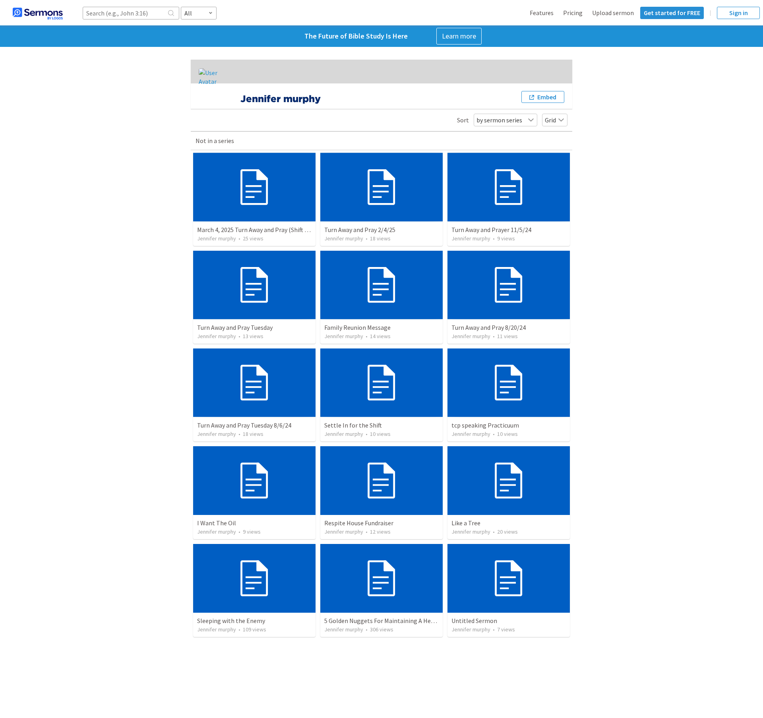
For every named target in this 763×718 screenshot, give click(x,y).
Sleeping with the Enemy (231, 621)
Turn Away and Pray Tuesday (235, 327)
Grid (550, 120)
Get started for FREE (672, 13)
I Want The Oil (216, 523)
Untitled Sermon (474, 621)
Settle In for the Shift (353, 425)
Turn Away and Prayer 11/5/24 (491, 230)
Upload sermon (613, 13)
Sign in (738, 13)
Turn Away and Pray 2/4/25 (359, 230)
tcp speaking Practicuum (485, 425)
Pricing (573, 13)
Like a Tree (465, 523)
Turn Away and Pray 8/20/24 (488, 327)
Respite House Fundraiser (358, 523)
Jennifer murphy (216, 238)
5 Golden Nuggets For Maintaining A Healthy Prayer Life (400, 621)
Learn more (459, 36)
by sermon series (499, 120)
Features (542, 13)
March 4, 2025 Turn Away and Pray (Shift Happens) (264, 230)
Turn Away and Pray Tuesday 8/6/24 (244, 425)
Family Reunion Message (357, 327)
